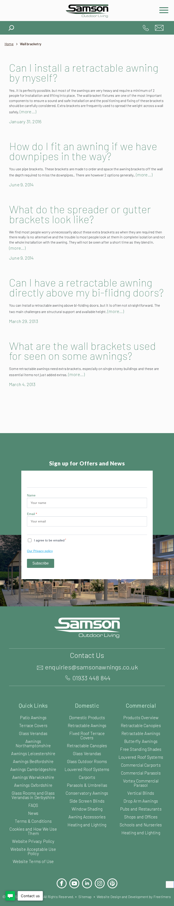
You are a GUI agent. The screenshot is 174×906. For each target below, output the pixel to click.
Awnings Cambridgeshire (33, 769)
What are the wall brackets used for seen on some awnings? (82, 351)
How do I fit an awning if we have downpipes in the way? (83, 151)
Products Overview (140, 717)
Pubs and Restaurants (141, 808)
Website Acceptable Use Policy (33, 851)
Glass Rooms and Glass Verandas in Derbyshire (33, 795)
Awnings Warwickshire (33, 777)
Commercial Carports (141, 765)
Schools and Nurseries (141, 824)
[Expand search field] (11, 26)
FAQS (33, 805)
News (33, 813)
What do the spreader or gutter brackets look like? (80, 214)
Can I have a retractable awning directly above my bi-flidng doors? (86, 287)
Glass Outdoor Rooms (87, 761)
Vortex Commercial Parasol (141, 783)
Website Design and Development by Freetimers (134, 896)
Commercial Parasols (141, 773)
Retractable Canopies (87, 745)
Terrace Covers (33, 725)
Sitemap (85, 896)
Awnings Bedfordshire (33, 761)
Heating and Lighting (87, 824)
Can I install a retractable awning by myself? (83, 72)
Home (9, 44)
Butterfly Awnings (140, 741)
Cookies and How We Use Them (33, 831)
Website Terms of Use (33, 861)
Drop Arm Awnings (140, 801)
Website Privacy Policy (33, 841)
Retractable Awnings (87, 725)
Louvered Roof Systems (87, 769)
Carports (87, 777)
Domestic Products (87, 717)
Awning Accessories (87, 816)
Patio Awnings (33, 717)
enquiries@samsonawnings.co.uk (159, 27)
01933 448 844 (145, 27)
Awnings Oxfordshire (33, 785)
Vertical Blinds (140, 793)
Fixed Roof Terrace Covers (87, 735)
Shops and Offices (140, 816)
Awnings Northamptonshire (33, 743)
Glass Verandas (33, 733)
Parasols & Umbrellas (87, 785)
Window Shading (87, 808)
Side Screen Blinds (87, 801)
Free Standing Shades (140, 749)
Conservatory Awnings (87, 793)
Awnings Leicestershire (33, 753)
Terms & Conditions (33, 821)
